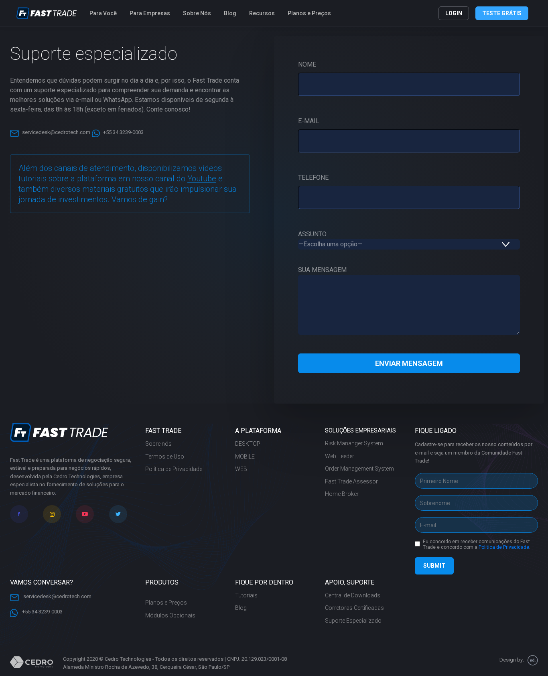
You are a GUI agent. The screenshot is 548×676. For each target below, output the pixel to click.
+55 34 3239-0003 (123, 132)
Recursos (262, 13)
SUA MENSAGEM (322, 270)
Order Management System (359, 468)
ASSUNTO (312, 234)
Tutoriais (246, 595)
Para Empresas (150, 13)
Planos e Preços (309, 13)
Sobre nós (158, 444)
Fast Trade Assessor (351, 481)
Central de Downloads (352, 595)
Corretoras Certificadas (354, 608)
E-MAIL (308, 121)
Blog (230, 13)
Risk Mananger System (354, 443)
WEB (241, 469)
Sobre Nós (197, 13)
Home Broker (342, 494)
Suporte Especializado (353, 620)
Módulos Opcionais (170, 615)
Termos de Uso (164, 456)
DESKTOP (247, 444)
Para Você (103, 13)
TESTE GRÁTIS (502, 13)
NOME (307, 64)
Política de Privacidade (173, 469)
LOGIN (453, 13)
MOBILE (245, 456)
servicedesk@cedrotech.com (56, 132)
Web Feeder (339, 456)
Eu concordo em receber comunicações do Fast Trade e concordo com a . (476, 544)
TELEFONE (313, 177)
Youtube (201, 178)
